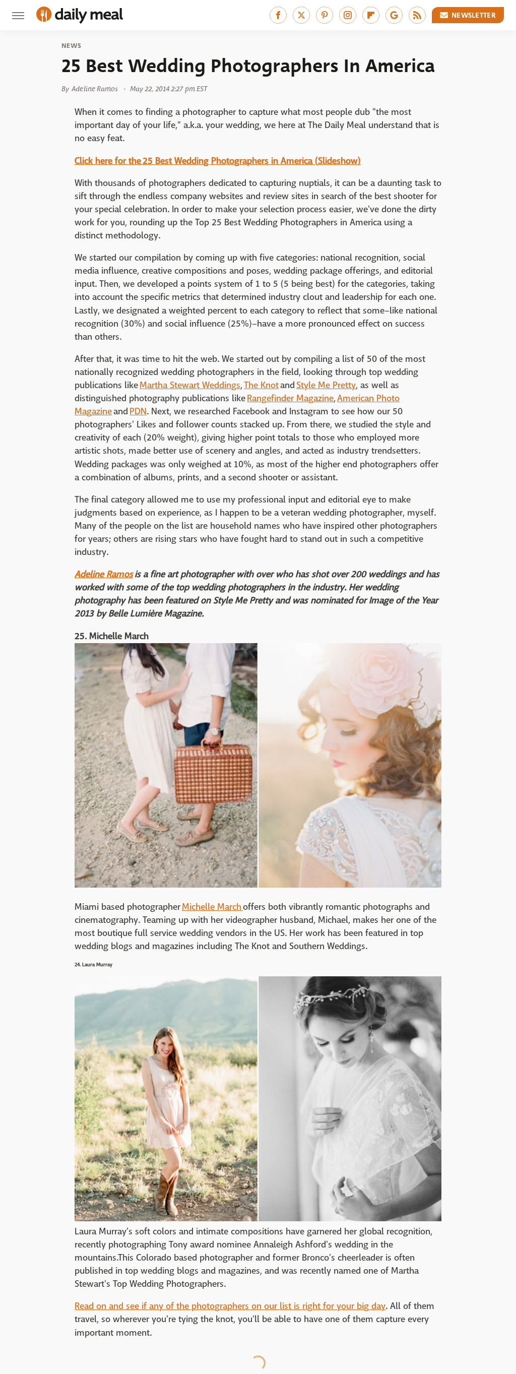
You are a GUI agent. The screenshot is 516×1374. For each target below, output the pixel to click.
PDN (138, 411)
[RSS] (417, 15)
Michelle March (212, 907)
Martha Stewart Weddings (190, 385)
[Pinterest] (324, 15)
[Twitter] (301, 15)
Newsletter (474, 15)
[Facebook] (278, 15)
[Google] (394, 15)
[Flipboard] (370, 15)
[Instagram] (347, 15)
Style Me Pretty (326, 385)
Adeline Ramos (104, 574)
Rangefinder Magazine (290, 398)
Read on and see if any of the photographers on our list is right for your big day (230, 1306)
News (71, 45)
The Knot (261, 385)
